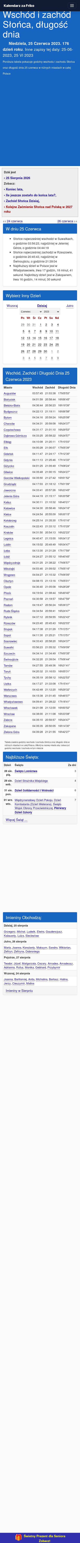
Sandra (53, 947)
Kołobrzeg (10, 520)
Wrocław (9, 714)
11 (57, 331)
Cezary (41, 963)
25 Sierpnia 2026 (18, 178)
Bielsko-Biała (12, 405)
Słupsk (8, 629)
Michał (21, 931)
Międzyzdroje (12, 563)
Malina (30, 983)
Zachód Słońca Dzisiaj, (23, 201)
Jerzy (7, 983)
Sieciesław (32, 935)
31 (34, 324)
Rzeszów (9, 623)
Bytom (8, 417)
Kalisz (7, 502)
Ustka (7, 684)
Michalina (41, 979)
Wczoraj (12, 305)
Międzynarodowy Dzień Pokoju (33, 800)
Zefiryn (8, 951)
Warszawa (10, 696)
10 (51, 331)
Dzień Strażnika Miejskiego (31, 781)
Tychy (7, 677)
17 (51, 338)
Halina (64, 979)
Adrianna (9, 967)
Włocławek (11, 708)
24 (51, 344)
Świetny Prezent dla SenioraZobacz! (44, 1538)
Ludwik (31, 931)
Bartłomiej (20, 979)
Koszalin (9, 526)
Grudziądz (10, 484)
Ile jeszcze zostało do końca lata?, (31, 195)
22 (39, 344)
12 (22, 338)
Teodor (8, 963)
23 (45, 344)
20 (28, 344)
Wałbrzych (10, 689)
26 (22, 351)
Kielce (7, 514)
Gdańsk (8, 454)
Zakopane (10, 726)
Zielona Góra (11, 732)
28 (34, 351)
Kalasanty (10, 935)
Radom (8, 605)
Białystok (9, 399)
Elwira (40, 931)
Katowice (9, 508)
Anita (31, 979)
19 (22, 344)
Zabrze (8, 720)
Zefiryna (19, 951)
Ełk (6, 448)
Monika (29, 967)
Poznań (8, 599)
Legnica (8, 538)
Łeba (7, 550)
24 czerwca (15, 221)
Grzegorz (9, 931)
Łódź (7, 556)
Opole (7, 587)
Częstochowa (12, 430)
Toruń (7, 671)
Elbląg (7, 442)
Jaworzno (10, 490)
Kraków (8, 532)
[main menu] (72, 6)
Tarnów (8, 665)
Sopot (7, 635)
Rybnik (8, 617)
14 (34, 338)
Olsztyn (8, 581)
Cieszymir (18, 983)
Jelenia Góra (11, 496)
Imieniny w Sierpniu (19, 990)
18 (57, 338)
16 (45, 338)
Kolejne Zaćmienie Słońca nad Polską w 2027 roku (38, 209)
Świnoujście (11, 659)
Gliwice (8, 472)
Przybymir (53, 967)
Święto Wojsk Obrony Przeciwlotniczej (38, 806)
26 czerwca (65, 221)
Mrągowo (9, 575)
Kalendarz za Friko (19, 6)
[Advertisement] (40, 119)
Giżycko (9, 466)
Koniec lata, (14, 189)
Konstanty (29, 947)
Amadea (53, 963)
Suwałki (9, 647)
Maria (7, 947)
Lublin (7, 544)
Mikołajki (9, 568)
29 (22, 324)
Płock (7, 593)
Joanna (16, 947)
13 (28, 338)
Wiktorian (64, 947)
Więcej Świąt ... (16, 819)
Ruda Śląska (11, 611)
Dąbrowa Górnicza (15, 435)
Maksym (41, 947)
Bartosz (53, 979)
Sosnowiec (10, 641)
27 (28, 351)
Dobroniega (32, 951)
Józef (17, 963)
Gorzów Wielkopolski (16, 478)
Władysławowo (13, 702)
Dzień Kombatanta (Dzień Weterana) (38, 802)
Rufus (19, 967)
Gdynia (8, 460)
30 (28, 324)
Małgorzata (29, 963)
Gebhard (40, 967)
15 (39, 338)
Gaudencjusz (54, 931)
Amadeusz (66, 963)
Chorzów (9, 423)
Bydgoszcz (10, 411)
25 (57, 344)
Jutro (69, 305)
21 (34, 344)
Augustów (10, 393)
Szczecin (9, 653)
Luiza (20, 935)
